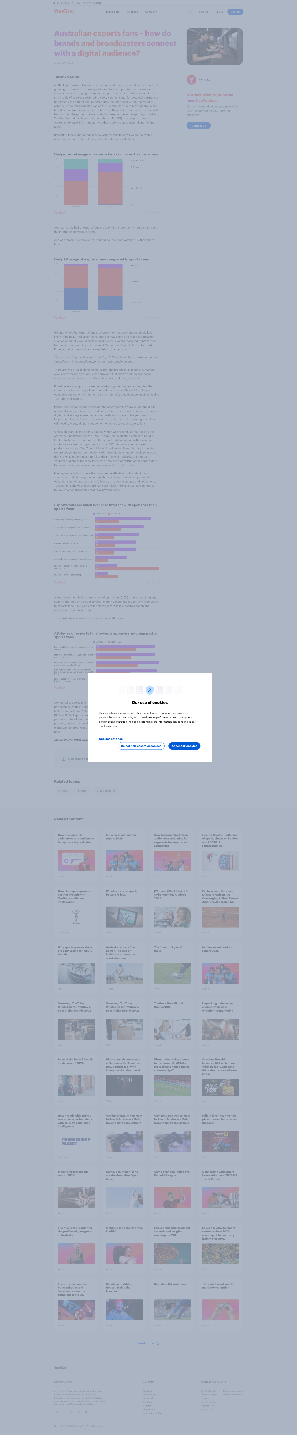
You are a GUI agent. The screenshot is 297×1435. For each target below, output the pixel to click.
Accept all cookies (184, 746)
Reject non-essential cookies (141, 746)
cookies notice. (109, 725)
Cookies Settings (111, 739)
